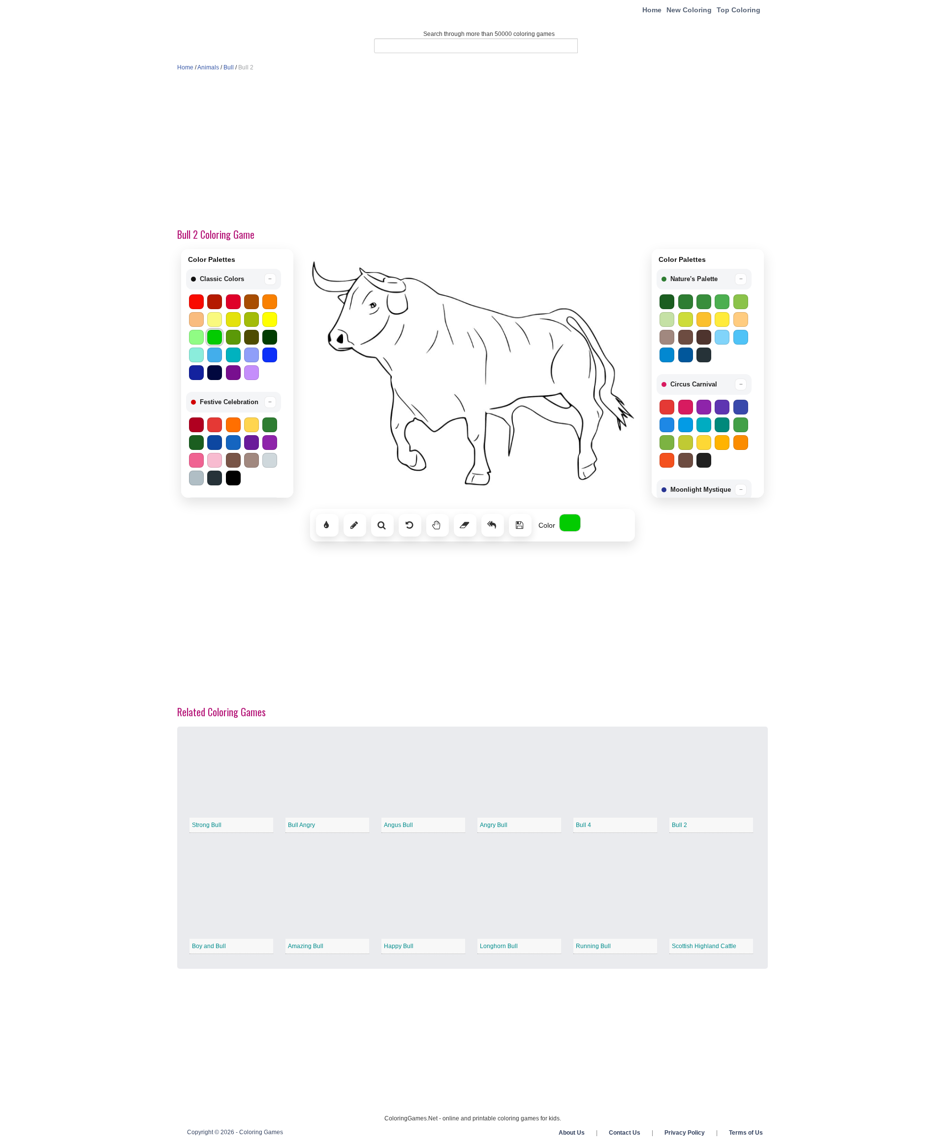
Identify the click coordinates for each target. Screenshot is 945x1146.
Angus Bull (398, 825)
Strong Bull (206, 825)
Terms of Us (746, 1132)
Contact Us (624, 1132)
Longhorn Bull (499, 946)
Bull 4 (583, 825)
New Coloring (689, 10)
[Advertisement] (472, 151)
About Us (572, 1132)
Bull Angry (301, 825)
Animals (208, 67)
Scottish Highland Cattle (704, 946)
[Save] (520, 525)
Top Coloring (738, 10)
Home (652, 10)
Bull (228, 67)
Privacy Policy (684, 1132)
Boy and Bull (209, 946)
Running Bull (593, 946)
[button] (233, 279)
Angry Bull (493, 825)
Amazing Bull (305, 946)
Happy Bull (398, 946)
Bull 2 (679, 825)
